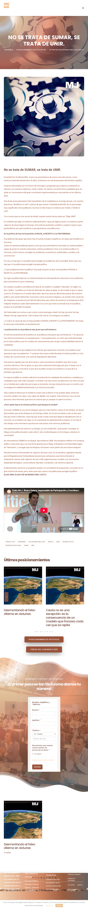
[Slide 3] (40, 633)
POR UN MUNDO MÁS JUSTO (37, 542)
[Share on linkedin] (44, 880)
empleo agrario (73, 891)
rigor (58, 542)
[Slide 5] (45, 633)
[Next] (81, 603)
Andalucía (17, 866)
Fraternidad (22, 542)
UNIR (32, 545)
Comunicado (10, 866)
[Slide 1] (36, 633)
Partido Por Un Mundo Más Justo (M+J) (67, 50)
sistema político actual (13, 545)
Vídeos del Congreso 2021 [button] (44, 652)
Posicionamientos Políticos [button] (44, 642)
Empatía (79, 887)
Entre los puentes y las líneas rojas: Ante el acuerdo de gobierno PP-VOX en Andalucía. (64, 852)
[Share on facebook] (33, 880)
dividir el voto (10, 542)
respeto (50, 542)
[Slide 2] (38, 633)
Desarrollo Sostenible (71, 881)
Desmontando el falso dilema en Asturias (32, 875)
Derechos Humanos (74, 876)
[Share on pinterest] (41, 880)
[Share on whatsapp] (47, 880)
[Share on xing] (52, 880)
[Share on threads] (38, 880)
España (43, 50)
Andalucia (24, 866)
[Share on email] (55, 880)
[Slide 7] (50, 633)
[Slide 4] (43, 633)
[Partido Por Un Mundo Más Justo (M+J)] (6, 8)
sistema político (68, 542)
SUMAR (26, 545)
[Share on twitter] (35, 880)
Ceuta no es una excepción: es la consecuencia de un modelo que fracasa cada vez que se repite (22, 853)
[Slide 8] (52, 633)
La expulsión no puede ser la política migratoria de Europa (22, 623)
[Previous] (6, 603)
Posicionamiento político (29, 50)
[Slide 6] (47, 633)
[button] (83, 8)
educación (71, 887)
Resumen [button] (49, 905)
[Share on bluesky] (49, 880)
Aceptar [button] (59, 905)
